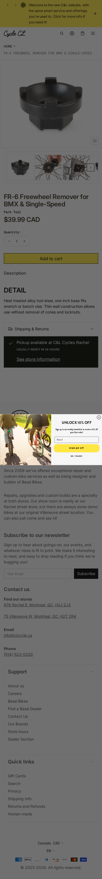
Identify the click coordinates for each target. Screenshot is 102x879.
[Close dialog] (99, 417)
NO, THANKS (76, 456)
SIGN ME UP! (76, 447)
